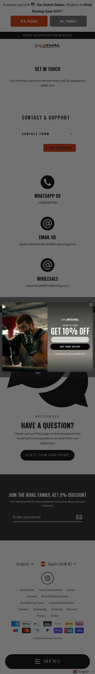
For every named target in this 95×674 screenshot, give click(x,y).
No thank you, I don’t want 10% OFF (70, 354)
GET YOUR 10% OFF (70, 346)
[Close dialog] (91, 304)
